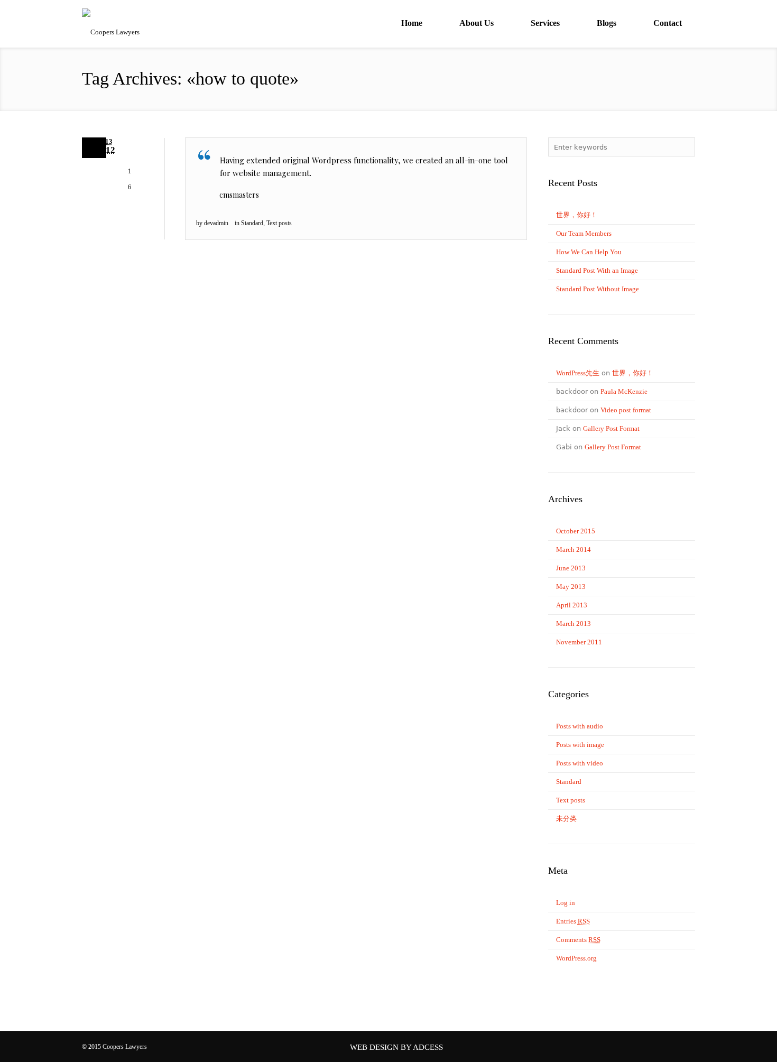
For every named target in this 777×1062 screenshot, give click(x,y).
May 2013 (571, 586)
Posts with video (579, 763)
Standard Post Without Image (597, 289)
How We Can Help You (589, 252)
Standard (252, 223)
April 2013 (571, 605)
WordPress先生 (577, 373)
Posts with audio (579, 726)
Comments (578, 940)
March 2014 (573, 549)
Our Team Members (584, 233)
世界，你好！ (576, 215)
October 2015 (575, 531)
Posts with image (580, 745)
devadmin (216, 223)
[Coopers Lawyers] (161, 16)
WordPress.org (576, 958)
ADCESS (428, 1047)
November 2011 (579, 642)
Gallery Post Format (611, 428)
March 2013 (573, 623)
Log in (565, 903)
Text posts (279, 223)
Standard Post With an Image (597, 270)
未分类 (566, 819)
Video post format (625, 410)
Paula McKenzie (624, 391)
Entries (573, 921)
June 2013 (571, 568)
